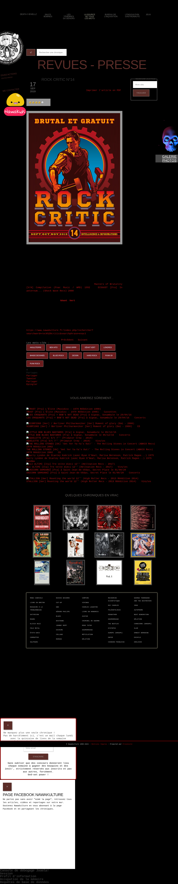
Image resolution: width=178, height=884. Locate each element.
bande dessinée (37, 356)
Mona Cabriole (36, 598)
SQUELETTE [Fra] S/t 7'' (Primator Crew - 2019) (58, 441)
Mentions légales (99, 744)
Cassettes (111, 412)
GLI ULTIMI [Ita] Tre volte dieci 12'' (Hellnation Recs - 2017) (69, 467)
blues (58, 616)
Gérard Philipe (63, 611)
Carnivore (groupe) (143, 624)
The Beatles (113, 624)
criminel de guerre (91, 621)
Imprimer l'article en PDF (103, 90)
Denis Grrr (71, 347)
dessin (75, 356)
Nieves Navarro (63, 598)
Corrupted (34, 637)
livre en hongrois (90, 611)
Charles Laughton (90, 607)
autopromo (138, 610)
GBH (57, 607)
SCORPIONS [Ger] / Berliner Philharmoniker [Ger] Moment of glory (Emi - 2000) (79, 426)
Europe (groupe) (115, 633)
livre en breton (37, 602)
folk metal (35, 628)
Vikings (85, 602)
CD (139, 426)
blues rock (58, 356)
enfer (110, 637)
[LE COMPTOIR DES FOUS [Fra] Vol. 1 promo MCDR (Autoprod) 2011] (109, 572)
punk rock (35, 364)
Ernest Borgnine (141, 633)
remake (59, 639)
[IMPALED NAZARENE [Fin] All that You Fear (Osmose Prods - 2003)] (109, 517)
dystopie (112, 628)
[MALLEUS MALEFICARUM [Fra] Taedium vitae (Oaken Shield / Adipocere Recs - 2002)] (75, 517)
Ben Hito (53, 347)
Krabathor (112, 614)
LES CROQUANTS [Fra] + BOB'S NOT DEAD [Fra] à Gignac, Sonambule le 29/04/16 (77, 418)
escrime (59, 630)
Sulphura (34, 642)
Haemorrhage (87, 630)
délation (86, 639)
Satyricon (34, 614)
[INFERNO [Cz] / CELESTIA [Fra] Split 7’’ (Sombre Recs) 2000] (109, 545)
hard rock (92, 356)
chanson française (116, 642)
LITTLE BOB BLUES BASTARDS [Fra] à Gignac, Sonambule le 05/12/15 (70, 435)
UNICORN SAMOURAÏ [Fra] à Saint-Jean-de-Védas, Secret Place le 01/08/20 (75, 473)
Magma (32, 619)
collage (59, 634)
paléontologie (114, 610)
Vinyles (101, 441)
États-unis (35, 633)
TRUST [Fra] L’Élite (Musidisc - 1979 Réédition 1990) (62, 412)
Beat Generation (141, 614)
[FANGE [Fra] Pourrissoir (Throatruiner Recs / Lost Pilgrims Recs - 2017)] (143, 517)
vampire (85, 598)
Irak (136, 605)
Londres (108, 347)
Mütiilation (87, 634)
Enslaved (138, 642)
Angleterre (35, 347)
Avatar (85, 616)
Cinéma (31, 461)
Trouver (141, 93)
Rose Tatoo (87, 625)
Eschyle (137, 637)
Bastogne (60, 621)
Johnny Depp (61, 625)
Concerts (140, 418)
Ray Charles (113, 605)
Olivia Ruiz (35, 624)
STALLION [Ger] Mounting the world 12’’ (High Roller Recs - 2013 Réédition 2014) (81, 481)
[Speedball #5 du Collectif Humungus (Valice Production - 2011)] (75, 572)
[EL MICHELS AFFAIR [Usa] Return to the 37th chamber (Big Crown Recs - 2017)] (143, 545)
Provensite (127, 744)
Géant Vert (90, 347)
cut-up (59, 602)
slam (136, 628)
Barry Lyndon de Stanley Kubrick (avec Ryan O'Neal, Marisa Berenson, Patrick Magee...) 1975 (89, 458)
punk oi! (109, 356)
